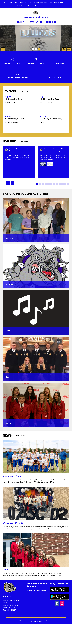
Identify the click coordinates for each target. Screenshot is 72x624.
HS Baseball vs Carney (15, 99)
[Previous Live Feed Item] (8, 183)
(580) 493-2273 (11, 610)
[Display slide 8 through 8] (57, 184)
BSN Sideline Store (56, 2)
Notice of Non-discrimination (36, 590)
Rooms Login (47, 6)
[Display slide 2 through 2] (40, 184)
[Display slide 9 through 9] (60, 184)
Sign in (51, 22)
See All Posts (25, 141)
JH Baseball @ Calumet (15, 119)
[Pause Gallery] (3, 49)
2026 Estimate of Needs (38, 2)
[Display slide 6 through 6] (51, 184)
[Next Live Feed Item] (12, 183)
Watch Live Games (10, 2)
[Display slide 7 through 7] (54, 184)
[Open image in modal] (43, 164)
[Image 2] (36, 49)
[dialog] (36, 220)
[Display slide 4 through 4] (46, 184)
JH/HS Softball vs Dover (50, 99)
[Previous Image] (64, 49)
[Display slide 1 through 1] (37, 184)
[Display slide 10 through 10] (62, 184)
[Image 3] (39, 49)
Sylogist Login (20, 6)
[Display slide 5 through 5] (48, 184)
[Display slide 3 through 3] (43, 184)
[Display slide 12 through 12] (68, 184)
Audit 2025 (23, 2)
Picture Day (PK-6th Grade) (51, 119)
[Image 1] (33, 49)
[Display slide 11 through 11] (65, 184)
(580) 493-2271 (13, 607)
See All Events (25, 91)
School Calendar (34, 6)
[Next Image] (69, 49)
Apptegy (39, 621)
